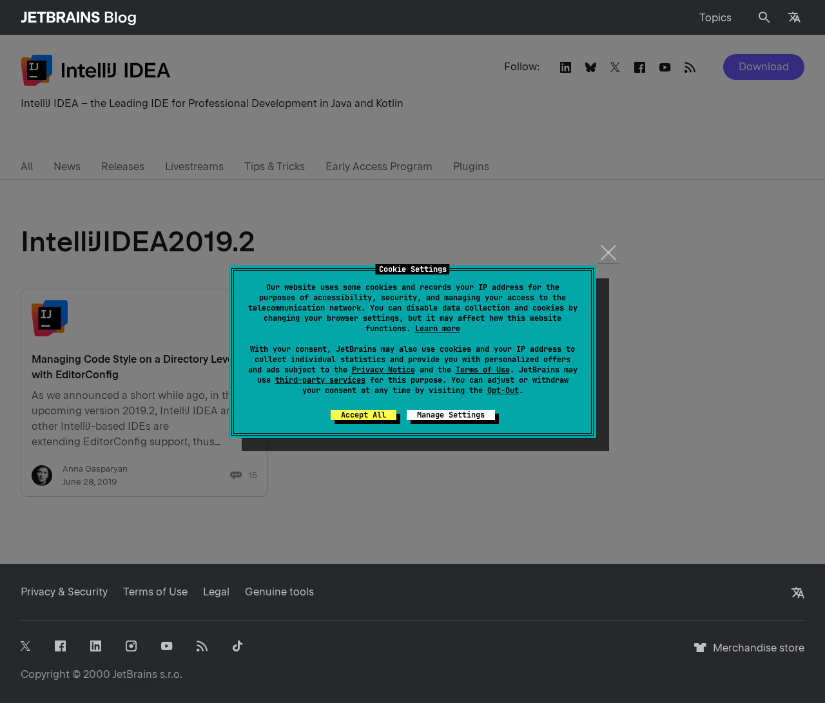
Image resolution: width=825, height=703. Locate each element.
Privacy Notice (383, 370)
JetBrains (135, 674)
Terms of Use (483, 370)
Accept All (363, 415)
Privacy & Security (64, 592)
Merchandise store (755, 653)
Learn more (437, 328)
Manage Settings (451, 415)
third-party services (320, 380)
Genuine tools (279, 592)
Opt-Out (503, 390)
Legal (216, 592)
